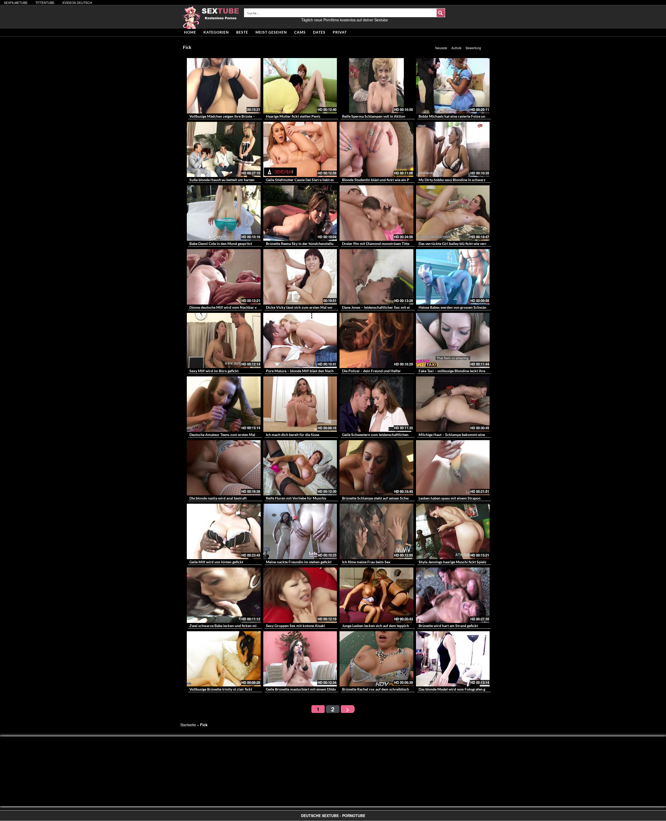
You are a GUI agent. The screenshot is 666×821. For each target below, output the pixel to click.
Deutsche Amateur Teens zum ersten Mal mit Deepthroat (235, 434)
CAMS (300, 32)
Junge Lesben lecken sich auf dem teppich (375, 625)
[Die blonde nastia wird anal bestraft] (224, 468)
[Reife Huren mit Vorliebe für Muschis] (300, 468)
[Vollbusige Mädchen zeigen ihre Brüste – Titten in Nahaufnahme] (224, 85)
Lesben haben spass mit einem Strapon (450, 498)
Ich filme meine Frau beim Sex (366, 562)
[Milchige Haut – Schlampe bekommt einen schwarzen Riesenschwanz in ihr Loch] (453, 404)
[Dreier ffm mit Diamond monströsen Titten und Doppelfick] (376, 213)
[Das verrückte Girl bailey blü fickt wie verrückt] (453, 213)
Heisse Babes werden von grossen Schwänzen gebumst (463, 307)
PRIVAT (340, 32)
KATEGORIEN (216, 32)
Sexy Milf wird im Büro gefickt (214, 371)
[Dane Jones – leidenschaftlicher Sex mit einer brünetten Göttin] (376, 277)
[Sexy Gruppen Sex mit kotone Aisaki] (300, 595)
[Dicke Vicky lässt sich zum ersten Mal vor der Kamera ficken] (300, 277)
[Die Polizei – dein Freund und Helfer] (376, 340)
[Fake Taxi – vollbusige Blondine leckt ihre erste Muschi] (453, 340)
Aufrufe (456, 48)
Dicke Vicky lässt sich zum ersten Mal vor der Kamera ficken (314, 307)
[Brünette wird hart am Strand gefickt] (453, 595)
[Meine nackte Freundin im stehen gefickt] (300, 531)
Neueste (441, 48)
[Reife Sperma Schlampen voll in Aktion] (376, 85)
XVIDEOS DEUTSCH (77, 2)
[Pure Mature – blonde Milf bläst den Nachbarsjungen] (300, 340)
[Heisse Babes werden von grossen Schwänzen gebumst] (453, 277)
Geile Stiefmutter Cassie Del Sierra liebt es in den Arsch (310, 180)
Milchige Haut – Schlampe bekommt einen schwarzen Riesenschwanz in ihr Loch (484, 434)
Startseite (188, 724)
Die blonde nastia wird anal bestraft (218, 498)
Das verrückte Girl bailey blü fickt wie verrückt (456, 243)
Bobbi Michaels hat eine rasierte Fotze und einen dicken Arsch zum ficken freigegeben (488, 116)
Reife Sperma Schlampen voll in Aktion (373, 116)
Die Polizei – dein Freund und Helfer (371, 371)
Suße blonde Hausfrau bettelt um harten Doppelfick (231, 180)
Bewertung (473, 48)
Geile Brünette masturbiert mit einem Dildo (301, 689)
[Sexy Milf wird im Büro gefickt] (224, 340)
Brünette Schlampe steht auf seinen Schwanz (378, 498)
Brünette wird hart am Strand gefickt (448, 625)
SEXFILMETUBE (16, 2)
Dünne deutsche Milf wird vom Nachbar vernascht (230, 307)
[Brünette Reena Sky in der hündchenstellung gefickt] (300, 213)
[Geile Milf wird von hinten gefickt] (224, 531)
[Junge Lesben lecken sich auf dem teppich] (376, 595)
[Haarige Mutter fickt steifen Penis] (300, 85)
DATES (319, 32)
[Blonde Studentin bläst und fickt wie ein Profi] (376, 149)
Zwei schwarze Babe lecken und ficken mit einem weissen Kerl (239, 625)
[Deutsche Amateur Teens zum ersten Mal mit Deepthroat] (224, 404)
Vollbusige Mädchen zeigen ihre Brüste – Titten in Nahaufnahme (241, 116)
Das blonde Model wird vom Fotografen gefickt (456, 689)
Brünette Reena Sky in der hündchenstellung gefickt (307, 243)
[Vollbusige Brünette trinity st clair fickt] (224, 659)
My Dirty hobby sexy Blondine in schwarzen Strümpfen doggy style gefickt (478, 180)
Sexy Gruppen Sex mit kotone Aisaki (295, 625)
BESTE (242, 32)
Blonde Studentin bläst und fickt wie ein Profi (378, 180)
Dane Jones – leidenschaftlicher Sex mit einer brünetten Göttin (392, 307)
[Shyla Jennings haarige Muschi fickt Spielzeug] (453, 531)
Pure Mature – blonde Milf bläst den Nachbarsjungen (308, 371)
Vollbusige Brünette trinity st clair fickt (220, 689)
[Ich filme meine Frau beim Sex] (376, 531)
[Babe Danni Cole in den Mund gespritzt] (224, 213)
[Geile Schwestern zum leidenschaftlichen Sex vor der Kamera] (376, 404)
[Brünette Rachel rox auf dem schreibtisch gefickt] (376, 659)
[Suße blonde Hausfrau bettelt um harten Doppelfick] (224, 149)
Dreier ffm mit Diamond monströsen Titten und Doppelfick (389, 243)
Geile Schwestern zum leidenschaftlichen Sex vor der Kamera (391, 434)
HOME (190, 32)
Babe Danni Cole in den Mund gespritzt (220, 243)
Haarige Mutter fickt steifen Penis (293, 116)
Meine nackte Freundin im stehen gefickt (298, 562)
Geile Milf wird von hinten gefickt (216, 562)
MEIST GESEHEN (271, 32)
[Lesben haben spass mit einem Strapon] (453, 468)
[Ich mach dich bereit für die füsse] (300, 404)
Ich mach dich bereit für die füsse (292, 434)
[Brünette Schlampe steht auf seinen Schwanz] (376, 468)
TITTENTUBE (44, 2)
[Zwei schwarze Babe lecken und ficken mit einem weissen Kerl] (224, 595)
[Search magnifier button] (441, 13)
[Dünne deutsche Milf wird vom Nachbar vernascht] (224, 277)
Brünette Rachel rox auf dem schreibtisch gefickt (381, 689)
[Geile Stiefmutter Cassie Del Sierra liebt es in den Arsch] (300, 149)
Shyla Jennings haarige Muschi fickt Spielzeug (455, 562)
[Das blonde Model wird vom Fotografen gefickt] (453, 659)
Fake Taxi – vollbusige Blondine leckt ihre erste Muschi (463, 371)
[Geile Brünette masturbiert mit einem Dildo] (300, 659)
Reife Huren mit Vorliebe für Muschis (296, 498)
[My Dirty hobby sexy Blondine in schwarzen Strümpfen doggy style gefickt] (453, 149)
